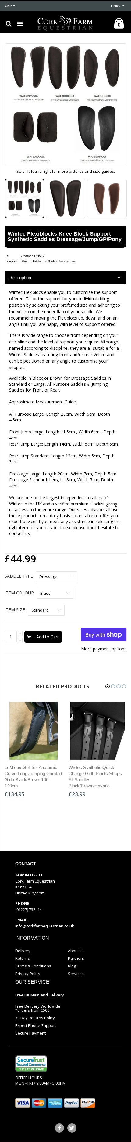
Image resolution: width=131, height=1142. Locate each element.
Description (20, 277)
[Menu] (20, 24)
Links (115, 6)
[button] (107, 686)
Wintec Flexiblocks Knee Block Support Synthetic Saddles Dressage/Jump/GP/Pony (65, 236)
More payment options (103, 649)
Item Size (15, 610)
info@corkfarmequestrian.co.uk (44, 926)
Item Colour (19, 593)
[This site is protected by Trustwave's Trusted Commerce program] (31, 1063)
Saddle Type (19, 576)
